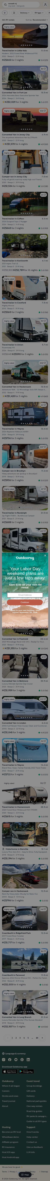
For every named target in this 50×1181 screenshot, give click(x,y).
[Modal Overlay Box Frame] (25, 590)
